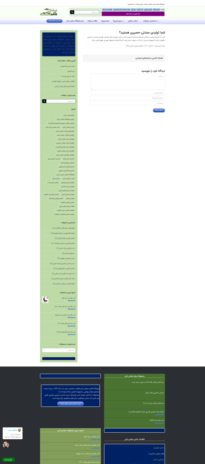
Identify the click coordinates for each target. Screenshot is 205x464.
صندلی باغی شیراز (68, 159)
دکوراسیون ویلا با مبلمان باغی (65, 131)
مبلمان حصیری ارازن (68, 194)
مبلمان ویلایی (70, 198)
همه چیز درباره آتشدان (67, 66)
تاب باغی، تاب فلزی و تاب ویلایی (64, 273)
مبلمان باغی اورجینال (67, 182)
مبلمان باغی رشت (53, 182)
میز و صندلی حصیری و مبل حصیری (63, 263)
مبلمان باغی (56, 178)
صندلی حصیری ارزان (54, 159)
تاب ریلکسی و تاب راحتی (66, 248)
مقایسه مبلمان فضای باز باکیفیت (64, 214)
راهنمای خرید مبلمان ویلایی (65, 151)
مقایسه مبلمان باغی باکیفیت (65, 210)
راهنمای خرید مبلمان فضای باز (65, 147)
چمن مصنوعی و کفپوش (67, 258)
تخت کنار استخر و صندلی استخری (64, 278)
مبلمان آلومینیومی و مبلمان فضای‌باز (63, 233)
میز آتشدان (70, 71)
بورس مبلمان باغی (68, 127)
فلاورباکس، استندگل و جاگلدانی (64, 228)
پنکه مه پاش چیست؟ (67, 76)
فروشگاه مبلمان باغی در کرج (65, 174)
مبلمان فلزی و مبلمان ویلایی (66, 238)
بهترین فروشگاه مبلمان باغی (65, 119)
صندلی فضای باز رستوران (66, 166)
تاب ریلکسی (140, 10)
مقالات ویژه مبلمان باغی (66, 206)
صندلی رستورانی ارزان (67, 163)
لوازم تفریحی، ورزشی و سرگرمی (64, 283)
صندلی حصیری (148, 10)
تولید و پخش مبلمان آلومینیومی (121, 10)
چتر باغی (133, 10)
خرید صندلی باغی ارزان (52, 127)
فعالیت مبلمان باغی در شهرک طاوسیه (63, 81)
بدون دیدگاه (129, 46)
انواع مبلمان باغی (68, 115)
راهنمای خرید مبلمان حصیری (65, 143)
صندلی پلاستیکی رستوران (66, 170)
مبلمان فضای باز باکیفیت (51, 194)
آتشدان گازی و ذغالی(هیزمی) (65, 268)
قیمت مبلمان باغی (68, 178)
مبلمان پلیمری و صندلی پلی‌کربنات (64, 243)
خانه (118, 26)
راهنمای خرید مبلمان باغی (66, 139)
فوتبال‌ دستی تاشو (107, 10)
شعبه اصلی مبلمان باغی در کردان (64, 86)
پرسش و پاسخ (112, 26)
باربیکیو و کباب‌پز (69, 253)
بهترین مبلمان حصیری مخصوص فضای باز (61, 123)
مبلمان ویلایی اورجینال (56, 198)
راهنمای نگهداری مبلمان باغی (65, 155)
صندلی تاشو (156, 10)
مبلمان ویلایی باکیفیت (67, 202)
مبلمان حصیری (138, 46)
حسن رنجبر (158, 46)
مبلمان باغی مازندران (67, 186)
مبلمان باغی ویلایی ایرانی (66, 190)
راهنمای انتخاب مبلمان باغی (65, 135)
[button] (8, 460)
